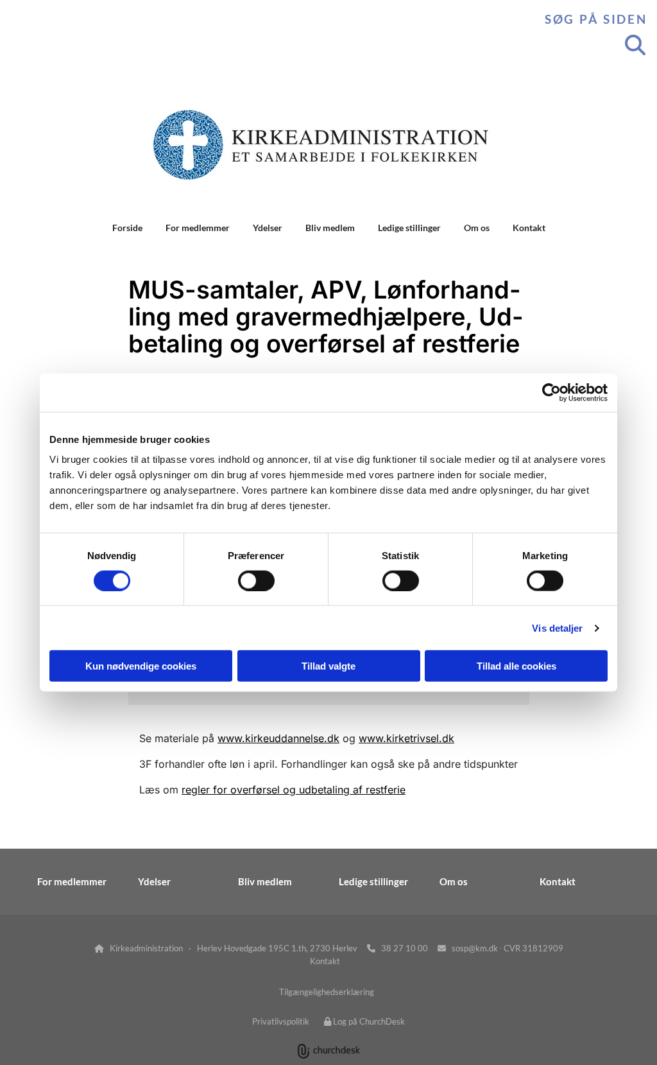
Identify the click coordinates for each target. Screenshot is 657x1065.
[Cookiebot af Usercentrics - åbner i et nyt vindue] (551, 392)
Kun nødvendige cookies (140, 666)
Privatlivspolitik (280, 1021)
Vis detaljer (557, 627)
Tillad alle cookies (516, 666)
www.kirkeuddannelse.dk (278, 738)
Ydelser (267, 227)
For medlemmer (198, 227)
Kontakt (529, 227)
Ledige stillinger (409, 227)
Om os (477, 227)
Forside (127, 227)
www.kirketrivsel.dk (406, 738)
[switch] (256, 580)
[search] (635, 45)
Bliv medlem (330, 227)
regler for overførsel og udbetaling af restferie (293, 789)
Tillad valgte (328, 666)
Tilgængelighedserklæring (326, 992)
